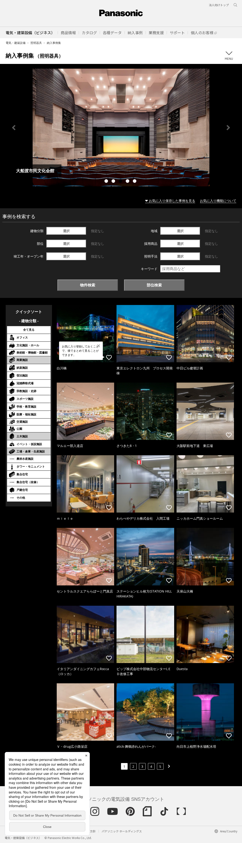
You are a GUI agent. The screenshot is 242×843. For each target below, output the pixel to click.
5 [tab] (135, 181)
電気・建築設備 (16, 43)
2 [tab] (114, 181)
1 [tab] (106, 181)
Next (228, 127)
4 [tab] (128, 181)
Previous (13, 127)
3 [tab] (121, 181)
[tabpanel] (121, 127)
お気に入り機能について (218, 200)
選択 (66, 231)
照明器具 (36, 43)
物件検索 (87, 285)
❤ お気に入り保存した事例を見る (170, 200)
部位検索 (154, 285)
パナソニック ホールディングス (122, 831)
